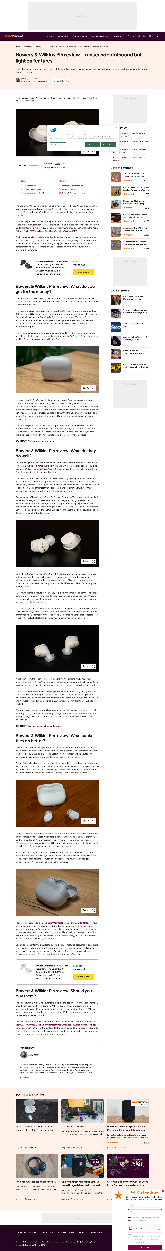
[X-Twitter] (139, 36)
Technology (62, 36)
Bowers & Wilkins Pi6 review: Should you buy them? (129, 158)
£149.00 (61, 167)
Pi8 (83, 221)
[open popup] (93, 151)
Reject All (92, 145)
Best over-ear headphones (41, 441)
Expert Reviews (12, 36)
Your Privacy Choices (66, 1232)
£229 (31, 231)
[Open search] (158, 36)
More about (25, 1077)
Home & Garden (80, 36)
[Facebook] (128, 36)
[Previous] (20, 132)
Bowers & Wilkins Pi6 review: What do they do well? (130, 142)
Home (18, 46)
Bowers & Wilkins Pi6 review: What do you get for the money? (130, 134)
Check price (83, 272)
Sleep (49, 36)
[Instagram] (144, 36)
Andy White (25, 81)
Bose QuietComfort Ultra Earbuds (55, 231)
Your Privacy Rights (58, 145)
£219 (75, 231)
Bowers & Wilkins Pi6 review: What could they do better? (129, 150)
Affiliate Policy (97, 1232)
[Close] (116, 127)
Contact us (21, 1232)
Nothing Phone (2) (48, 469)
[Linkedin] (133, 36)
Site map (33, 1232)
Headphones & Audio (44, 46)
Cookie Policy (109, 139)
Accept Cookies (108, 145)
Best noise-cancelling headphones (44, 726)
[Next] (95, 369)
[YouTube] (149, 36)
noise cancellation (29, 237)
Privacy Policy (47, 1232)
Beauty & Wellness (100, 36)
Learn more (30, 100)
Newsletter (118, 36)
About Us (83, 1232)
